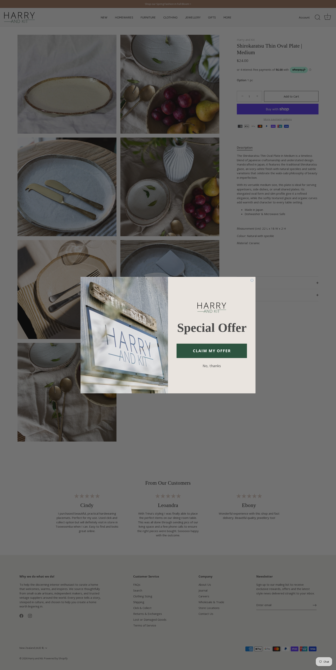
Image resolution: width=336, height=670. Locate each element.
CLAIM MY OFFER (212, 350)
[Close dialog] (252, 280)
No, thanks (212, 365)
